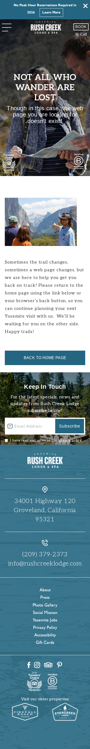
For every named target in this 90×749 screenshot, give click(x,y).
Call (83, 34)
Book (81, 27)
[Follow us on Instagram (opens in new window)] (37, 665)
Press (45, 597)
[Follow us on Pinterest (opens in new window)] (59, 665)
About (45, 589)
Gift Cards (45, 642)
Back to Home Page (45, 358)
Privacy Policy (45, 627)
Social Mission (45, 612)
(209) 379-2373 (44, 554)
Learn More (51, 12)
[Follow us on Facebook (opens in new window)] (28, 665)
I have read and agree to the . (46, 440)
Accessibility (45, 635)
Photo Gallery (45, 605)
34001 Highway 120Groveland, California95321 (45, 510)
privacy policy (69, 440)
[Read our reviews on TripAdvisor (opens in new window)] (48, 664)
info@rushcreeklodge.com (45, 563)
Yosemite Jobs (45, 620)
